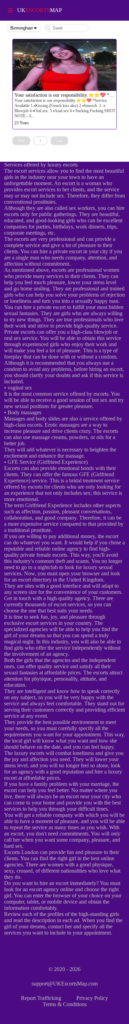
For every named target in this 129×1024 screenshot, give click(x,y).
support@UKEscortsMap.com (65, 983)
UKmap (39, 10)
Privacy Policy (92, 998)
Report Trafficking (41, 998)
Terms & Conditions (65, 1004)
